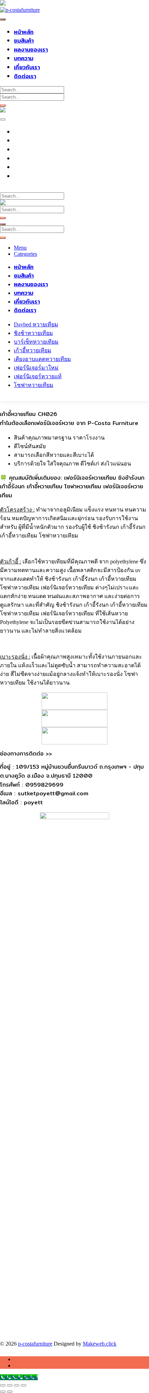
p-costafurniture (35, 1344)
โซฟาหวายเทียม (33, 385)
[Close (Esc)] (23, 1385)
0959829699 (32, 189)
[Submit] (3, 106)
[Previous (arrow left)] (3, 1392)
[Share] (16, 1385)
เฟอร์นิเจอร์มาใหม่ (36, 368)
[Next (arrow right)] (9, 1392)
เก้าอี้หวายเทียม (32, 350)
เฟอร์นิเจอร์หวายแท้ (38, 376)
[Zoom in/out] (3, 1385)
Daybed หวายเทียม (36, 324)
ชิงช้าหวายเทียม (33, 333)
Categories (25, 254)
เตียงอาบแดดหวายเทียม (42, 359)
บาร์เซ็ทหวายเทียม (36, 342)
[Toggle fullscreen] (9, 1385)
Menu (20, 248)
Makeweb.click (99, 1344)
